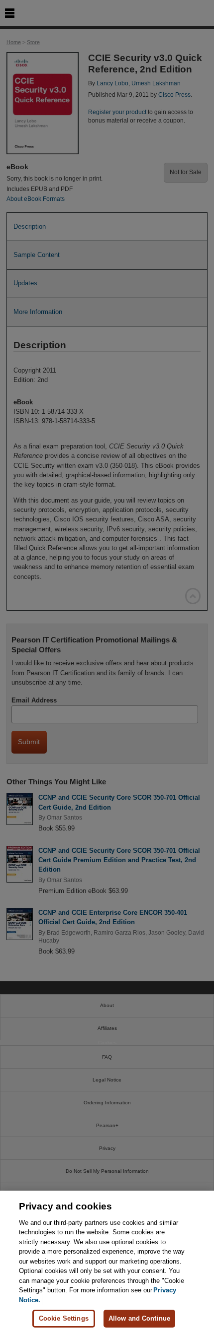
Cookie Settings (64, 1318)
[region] (107, 1262)
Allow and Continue (139, 1318)
